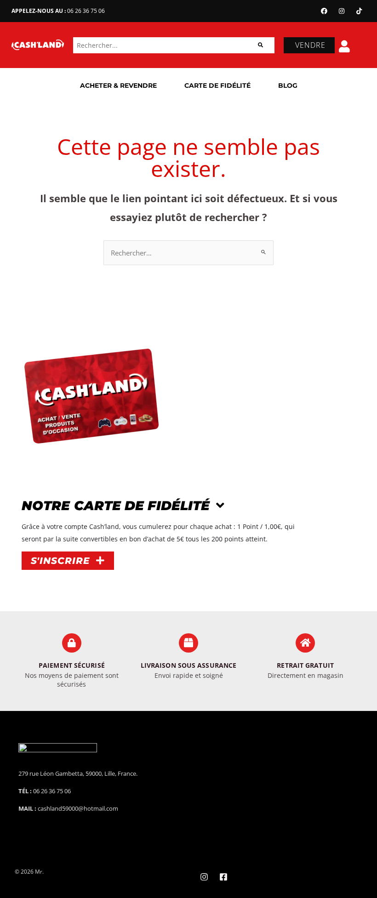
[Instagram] (341, 11)
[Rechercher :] (188, 252)
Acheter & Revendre (118, 85)
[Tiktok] (359, 11)
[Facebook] (324, 11)
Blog (287, 85)
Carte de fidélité (217, 85)
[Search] (260, 45)
